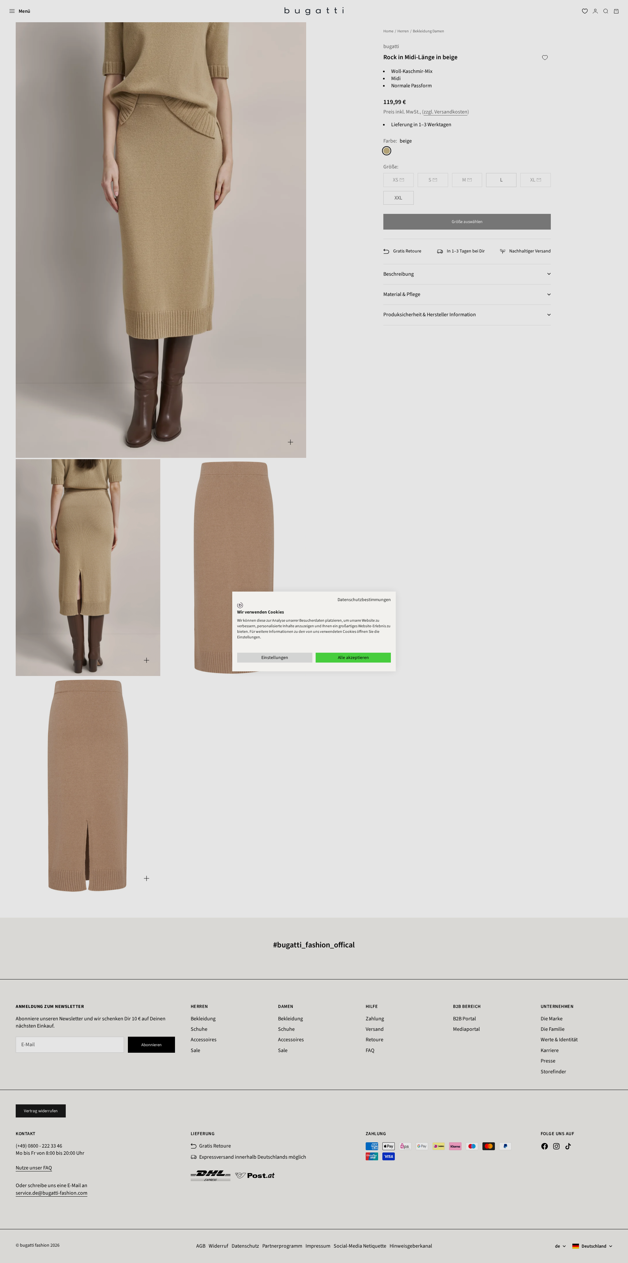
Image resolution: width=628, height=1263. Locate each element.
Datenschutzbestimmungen (364, 600)
